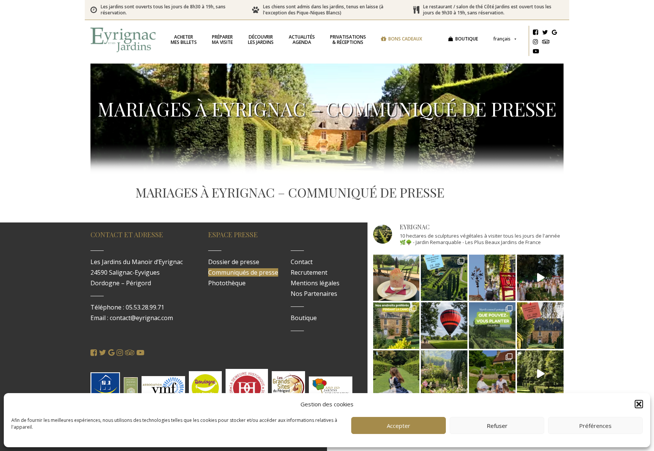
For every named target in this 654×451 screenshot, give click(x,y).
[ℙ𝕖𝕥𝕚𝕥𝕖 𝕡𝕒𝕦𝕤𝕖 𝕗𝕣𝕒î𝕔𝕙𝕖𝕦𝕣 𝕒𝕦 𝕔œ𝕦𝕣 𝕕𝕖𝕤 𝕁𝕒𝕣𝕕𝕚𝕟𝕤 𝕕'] (396, 278)
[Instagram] (535, 43)
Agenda (302, 39)
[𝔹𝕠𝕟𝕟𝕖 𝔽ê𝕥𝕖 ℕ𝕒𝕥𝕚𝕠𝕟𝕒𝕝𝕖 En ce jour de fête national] (492, 278)
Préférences (595, 425)
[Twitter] (545, 33)
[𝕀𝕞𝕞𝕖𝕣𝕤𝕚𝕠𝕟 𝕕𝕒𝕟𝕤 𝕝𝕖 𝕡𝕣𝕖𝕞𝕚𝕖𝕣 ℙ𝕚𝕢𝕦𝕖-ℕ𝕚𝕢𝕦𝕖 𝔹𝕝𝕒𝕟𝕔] (540, 278)
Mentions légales (315, 283)
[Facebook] (535, 33)
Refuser (497, 425)
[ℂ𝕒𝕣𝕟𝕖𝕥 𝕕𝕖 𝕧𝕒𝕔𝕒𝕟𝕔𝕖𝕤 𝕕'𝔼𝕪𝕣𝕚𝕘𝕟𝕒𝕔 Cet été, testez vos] (444, 278)
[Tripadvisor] (546, 43)
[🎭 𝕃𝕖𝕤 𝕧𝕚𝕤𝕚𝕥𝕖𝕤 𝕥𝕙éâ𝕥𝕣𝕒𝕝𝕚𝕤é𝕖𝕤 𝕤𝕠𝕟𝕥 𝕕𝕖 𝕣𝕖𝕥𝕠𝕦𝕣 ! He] (396, 373)
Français (502, 39)
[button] (639, 404)
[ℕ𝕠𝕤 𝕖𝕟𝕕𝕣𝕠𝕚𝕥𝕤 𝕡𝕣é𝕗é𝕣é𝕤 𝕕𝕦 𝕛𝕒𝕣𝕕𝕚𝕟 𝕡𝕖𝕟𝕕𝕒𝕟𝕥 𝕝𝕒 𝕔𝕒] (396, 325)
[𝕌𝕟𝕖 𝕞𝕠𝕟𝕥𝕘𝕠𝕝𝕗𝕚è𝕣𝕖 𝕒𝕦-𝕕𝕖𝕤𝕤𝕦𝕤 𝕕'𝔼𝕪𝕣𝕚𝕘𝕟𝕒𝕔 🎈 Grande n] (444, 325)
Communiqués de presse (243, 272)
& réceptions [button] (348, 39)
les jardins (261, 39)
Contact (302, 262)
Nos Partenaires (314, 293)
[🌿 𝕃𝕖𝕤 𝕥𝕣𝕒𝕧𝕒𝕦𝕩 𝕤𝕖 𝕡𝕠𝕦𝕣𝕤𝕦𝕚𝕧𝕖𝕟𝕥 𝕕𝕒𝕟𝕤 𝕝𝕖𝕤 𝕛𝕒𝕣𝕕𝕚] (540, 373)
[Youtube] (536, 52)
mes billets (184, 39)
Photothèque (227, 283)
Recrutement (309, 272)
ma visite (222, 39)
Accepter (398, 425)
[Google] (554, 33)
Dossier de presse (233, 262)
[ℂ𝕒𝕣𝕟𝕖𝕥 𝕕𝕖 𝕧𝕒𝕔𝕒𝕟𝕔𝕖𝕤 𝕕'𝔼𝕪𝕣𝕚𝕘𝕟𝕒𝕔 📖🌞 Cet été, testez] (540, 325)
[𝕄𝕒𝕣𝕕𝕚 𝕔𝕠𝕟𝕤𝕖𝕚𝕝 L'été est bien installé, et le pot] (492, 325)
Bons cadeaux (405, 39)
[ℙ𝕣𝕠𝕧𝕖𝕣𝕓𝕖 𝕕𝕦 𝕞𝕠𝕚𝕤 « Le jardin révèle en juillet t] (444, 373)
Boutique (466, 39)
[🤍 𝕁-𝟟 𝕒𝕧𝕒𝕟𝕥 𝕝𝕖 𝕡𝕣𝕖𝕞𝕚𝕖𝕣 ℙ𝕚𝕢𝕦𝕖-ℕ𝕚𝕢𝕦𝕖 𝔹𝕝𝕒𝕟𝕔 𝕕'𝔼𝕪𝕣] (492, 373)
